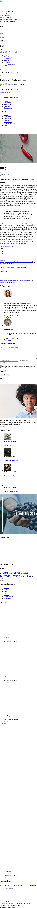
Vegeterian (10, 888)
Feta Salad (7, 676)
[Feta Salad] (19, 673)
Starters (6, 595)
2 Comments (4, 260)
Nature (22, 575)
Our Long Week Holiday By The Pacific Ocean (13, 267)
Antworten (7, 317)
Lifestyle (5, 575)
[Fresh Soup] (19, 712)
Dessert (2, 886)
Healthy (18, 885)
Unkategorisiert (9, 596)
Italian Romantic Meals (12, 460)
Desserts (6, 588)
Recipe (32, 885)
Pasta (28, 886)
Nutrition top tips (9, 476)
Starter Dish (7, 637)
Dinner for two (9, 445)
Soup (7, 888)
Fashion (6, 246)
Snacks (2, 888)
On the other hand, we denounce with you (11, 275)
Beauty (2, 246)
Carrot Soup (7, 871)
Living (14, 575)
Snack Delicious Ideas (11, 491)
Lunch (6, 593)
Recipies (30, 576)
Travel (2, 176)
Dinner (6, 589)
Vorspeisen (7, 598)
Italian (24, 572)
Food (11, 246)
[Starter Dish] (19, 634)
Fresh (12, 886)
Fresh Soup (7, 716)
